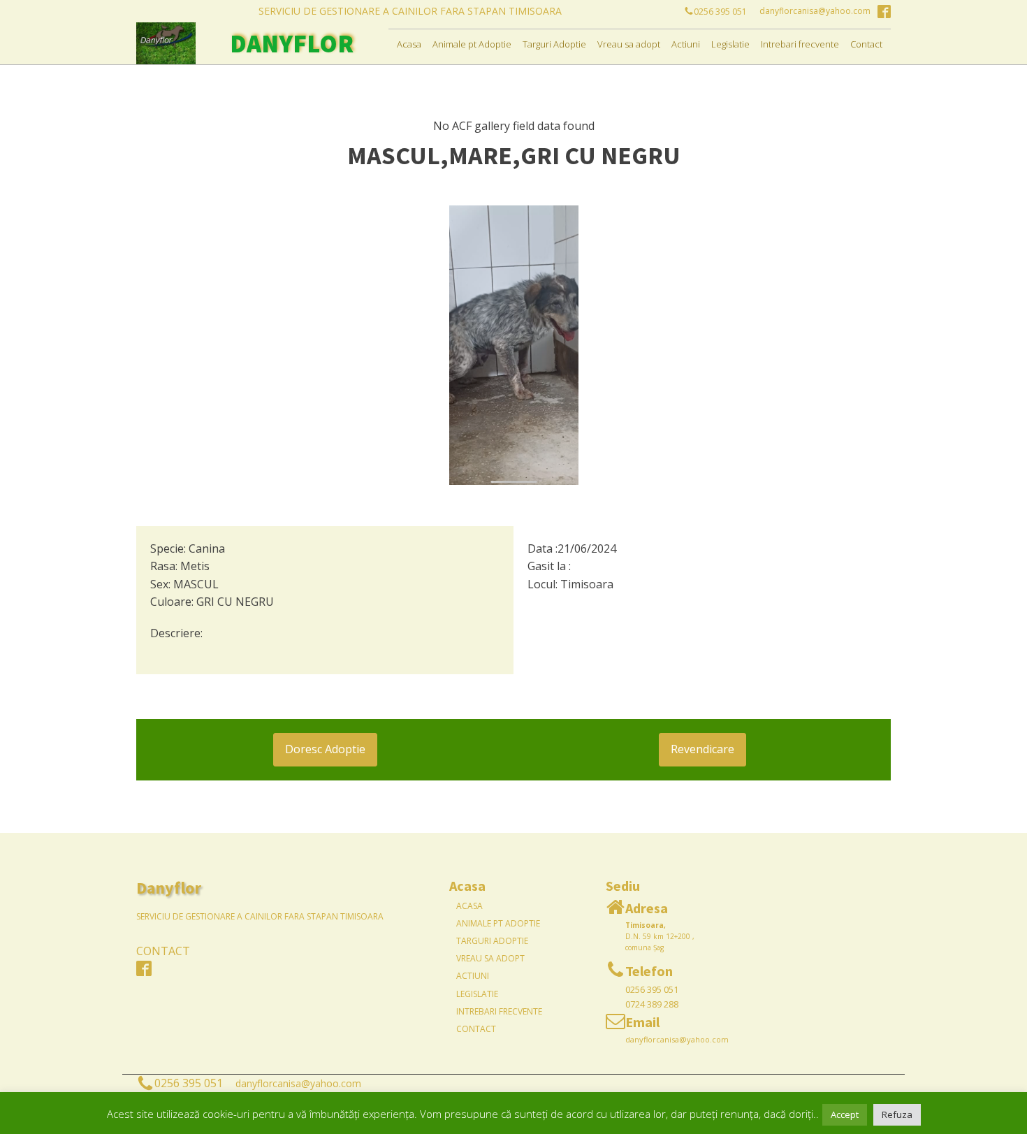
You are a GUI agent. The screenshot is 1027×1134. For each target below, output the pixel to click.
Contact (866, 44)
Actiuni (685, 44)
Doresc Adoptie (325, 749)
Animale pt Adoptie (471, 44)
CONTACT (163, 951)
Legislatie (730, 44)
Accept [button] (845, 1114)
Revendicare (702, 749)
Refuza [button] (897, 1114)
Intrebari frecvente (800, 44)
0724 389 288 (651, 1004)
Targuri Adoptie (554, 44)
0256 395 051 (651, 989)
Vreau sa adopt (628, 44)
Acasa (409, 44)
